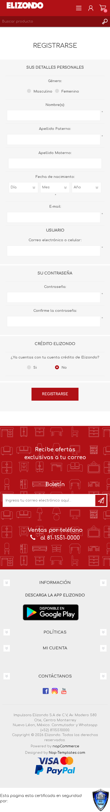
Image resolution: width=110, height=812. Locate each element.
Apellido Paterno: (55, 129)
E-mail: (55, 207)
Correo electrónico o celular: (55, 240)
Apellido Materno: (55, 153)
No (64, 368)
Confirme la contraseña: (55, 311)
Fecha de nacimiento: (55, 177)
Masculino (42, 91)
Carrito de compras (103, 8)
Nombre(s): (55, 105)
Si (35, 368)
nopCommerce (66, 746)
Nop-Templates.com (67, 753)
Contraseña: (55, 287)
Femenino (70, 91)
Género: (55, 81)
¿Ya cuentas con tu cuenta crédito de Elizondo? (55, 357)
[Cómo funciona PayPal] (55, 769)
